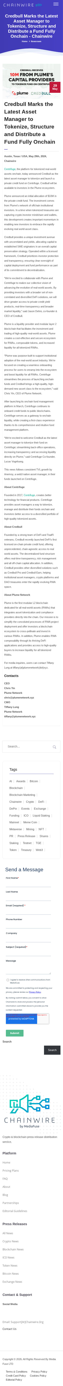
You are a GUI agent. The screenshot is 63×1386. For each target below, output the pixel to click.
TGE (38, 843)
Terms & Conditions (16, 1371)
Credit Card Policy (16, 1375)
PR (11, 836)
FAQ (5, 1179)
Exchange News (12, 1282)
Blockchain (16, 788)
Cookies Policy (38, 1375)
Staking (13, 843)
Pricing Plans (11, 1170)
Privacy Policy (39, 1371)
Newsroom (36, 41)
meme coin (30, 822)
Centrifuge (9, 169)
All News (8, 1233)
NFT (41, 829)
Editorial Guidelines (15, 1211)
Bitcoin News (11, 1274)
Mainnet (14, 822)
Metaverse (15, 829)
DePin (13, 808)
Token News (10, 1265)
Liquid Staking (41, 815)
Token (13, 850)
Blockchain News (13, 1249)
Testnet (27, 843)
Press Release (26, 836)
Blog (5, 1195)
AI (10, 781)
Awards (20, 781)
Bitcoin (34, 781)
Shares (44, 836)
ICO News (8, 1257)
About (6, 1187)
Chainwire (15, 801)
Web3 (39, 850)
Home (25, 41)
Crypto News (11, 1241)
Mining (30, 829)
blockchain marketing (22, 794)
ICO (26, 815)
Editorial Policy (14, 1379)
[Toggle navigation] (55, 4)
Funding (14, 815)
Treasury (26, 850)
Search (7, 1041)
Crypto (30, 801)
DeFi (41, 801)
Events (25, 808)
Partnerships (11, 1203)
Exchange (40, 808)
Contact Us (9, 1329)
